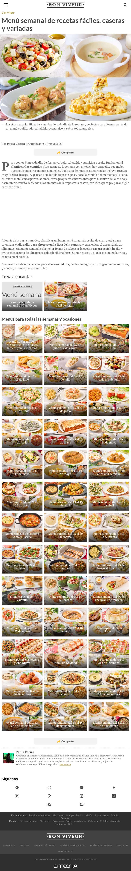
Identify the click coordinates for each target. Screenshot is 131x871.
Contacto (122, 845)
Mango (70, 815)
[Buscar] (125, 5)
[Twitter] (17, 796)
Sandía (114, 815)
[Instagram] (81, 796)
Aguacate (115, 821)
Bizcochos (45, 821)
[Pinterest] (49, 796)
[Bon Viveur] (65, 5)
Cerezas (65, 818)
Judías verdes (102, 815)
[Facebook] (114, 787)
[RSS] (49, 804)
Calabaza (93, 821)
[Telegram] (81, 787)
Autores (24, 845)
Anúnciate (9, 845)
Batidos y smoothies (39, 815)
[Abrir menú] (6, 5)
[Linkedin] (114, 796)
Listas (71, 823)
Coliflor (104, 821)
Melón (89, 815)
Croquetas (58, 821)
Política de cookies (101, 845)
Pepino (79, 815)
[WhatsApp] (49, 787)
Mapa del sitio (65, 851)
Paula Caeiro (25, 752)
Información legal (44, 845)
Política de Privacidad (72, 845)
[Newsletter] (81, 804)
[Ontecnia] (65, 868)
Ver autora (65, 764)
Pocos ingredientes (76, 821)
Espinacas (60, 823)
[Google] (17, 787)
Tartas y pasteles (28, 821)
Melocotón (58, 815)
